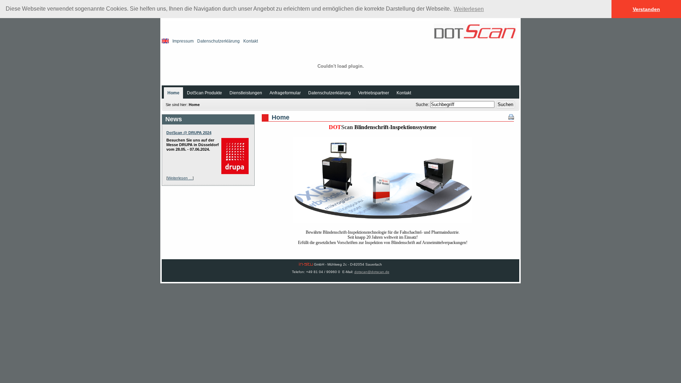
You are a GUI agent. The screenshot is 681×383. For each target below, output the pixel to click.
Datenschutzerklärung (218, 41)
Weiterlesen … (180, 178)
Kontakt (250, 41)
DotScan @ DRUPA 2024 (188, 133)
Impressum (183, 41)
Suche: (423, 104)
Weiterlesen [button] (469, 9)
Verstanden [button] (646, 9)
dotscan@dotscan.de (371, 272)
